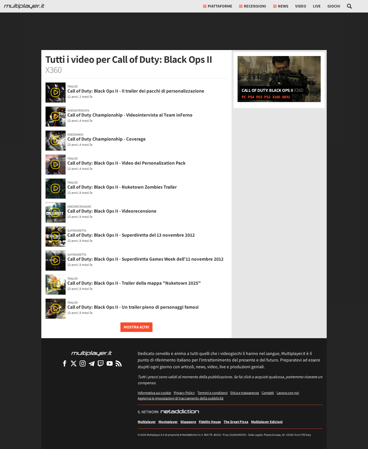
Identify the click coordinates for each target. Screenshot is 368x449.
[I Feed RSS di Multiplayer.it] (119, 363)
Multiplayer (147, 421)
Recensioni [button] (255, 6)
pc (244, 97)
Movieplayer (168, 421)
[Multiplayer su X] (74, 363)
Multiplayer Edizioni (267, 421)
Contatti (268, 392)
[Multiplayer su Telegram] (92, 363)
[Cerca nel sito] (349, 6)
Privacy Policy (184, 392)
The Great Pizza (236, 421)
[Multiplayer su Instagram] (83, 363)
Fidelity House (210, 421)
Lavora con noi (288, 392)
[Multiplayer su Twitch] (101, 363)
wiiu (286, 97)
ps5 (259, 97)
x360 (276, 97)
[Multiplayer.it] (24, 6)
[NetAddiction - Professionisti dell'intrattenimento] (180, 412)
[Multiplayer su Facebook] (65, 363)
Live (317, 6)
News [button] (283, 6)
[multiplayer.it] (91, 353)
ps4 (251, 97)
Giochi (333, 6)
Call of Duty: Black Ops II (272, 90)
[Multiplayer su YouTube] (110, 363)
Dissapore (188, 421)
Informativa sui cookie (154, 392)
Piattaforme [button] (220, 6)
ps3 (267, 97)
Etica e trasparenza (244, 392)
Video (300, 6)
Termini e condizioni (213, 392)
